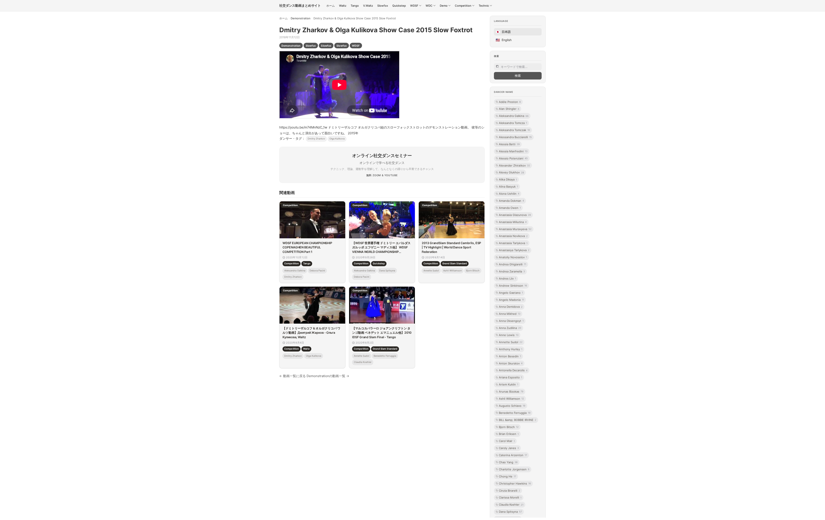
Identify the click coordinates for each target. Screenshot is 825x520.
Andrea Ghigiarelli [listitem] (512, 264)
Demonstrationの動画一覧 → (328, 376)
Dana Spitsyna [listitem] (510, 511)
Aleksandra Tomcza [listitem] (513, 123)
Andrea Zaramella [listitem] (512, 271)
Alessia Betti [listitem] (509, 144)
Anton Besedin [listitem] (510, 356)
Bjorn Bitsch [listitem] (509, 427)
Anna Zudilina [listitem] (510, 328)
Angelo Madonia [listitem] (511, 299)
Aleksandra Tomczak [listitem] (514, 130)
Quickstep (379, 263)
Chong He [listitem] (507, 476)
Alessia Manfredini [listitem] (513, 151)
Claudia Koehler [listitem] (511, 504)
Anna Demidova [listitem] (510, 306)
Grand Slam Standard (454, 263)
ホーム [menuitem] (330, 5)
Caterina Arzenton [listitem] (513, 455)
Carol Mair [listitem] (507, 441)
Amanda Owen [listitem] (510, 208)
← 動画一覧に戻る (292, 376)
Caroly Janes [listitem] (509, 448)
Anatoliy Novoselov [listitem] (513, 257)
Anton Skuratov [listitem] (510, 363)
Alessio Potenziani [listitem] (513, 158)
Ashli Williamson (452, 270)
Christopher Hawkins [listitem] (515, 483)
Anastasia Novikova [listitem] (513, 236)
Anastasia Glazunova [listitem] (515, 215)
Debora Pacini (317, 270)
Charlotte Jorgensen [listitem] (514, 469)
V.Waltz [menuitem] (368, 5)
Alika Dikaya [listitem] (508, 179)
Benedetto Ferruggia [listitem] (514, 412)
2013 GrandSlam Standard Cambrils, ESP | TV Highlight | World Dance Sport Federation (451, 247)
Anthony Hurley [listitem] (510, 349)
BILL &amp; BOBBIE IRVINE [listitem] (517, 420)
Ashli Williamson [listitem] (511, 398)
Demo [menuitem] (444, 5)
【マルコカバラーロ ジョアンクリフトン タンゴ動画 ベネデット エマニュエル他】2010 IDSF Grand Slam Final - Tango (381, 332)
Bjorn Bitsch (473, 270)
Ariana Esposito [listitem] (510, 377)
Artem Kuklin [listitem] (508, 384)
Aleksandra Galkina (294, 270)
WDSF (356, 45)
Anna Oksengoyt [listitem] (511, 321)
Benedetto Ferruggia (385, 355)
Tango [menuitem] (355, 5)
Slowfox (311, 45)
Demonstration (300, 18)
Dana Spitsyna (387, 270)
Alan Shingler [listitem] (509, 108)
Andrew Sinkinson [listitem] (513, 285)
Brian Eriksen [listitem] (509, 434)
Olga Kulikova (337, 138)
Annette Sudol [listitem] (510, 342)
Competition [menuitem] (463, 5)
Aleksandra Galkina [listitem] (514, 116)
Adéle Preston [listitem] (510, 102)
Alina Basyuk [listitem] (508, 186)
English (504, 40)
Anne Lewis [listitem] (508, 335)
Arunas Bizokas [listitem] (511, 391)
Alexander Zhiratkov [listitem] (514, 165)
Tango (306, 263)
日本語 (503, 32)
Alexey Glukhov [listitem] (511, 172)
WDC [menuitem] (429, 5)
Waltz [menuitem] (342, 5)
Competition (291, 263)
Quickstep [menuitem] (399, 5)
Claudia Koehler (362, 362)
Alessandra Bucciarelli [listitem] (515, 137)
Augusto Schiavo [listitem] (512, 405)
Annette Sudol (431, 270)
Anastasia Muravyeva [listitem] (515, 229)
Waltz (306, 348)
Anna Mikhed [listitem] (509, 313)
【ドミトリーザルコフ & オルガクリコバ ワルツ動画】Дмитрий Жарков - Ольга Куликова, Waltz (311, 332)
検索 (518, 75)
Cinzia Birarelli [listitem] (509, 490)
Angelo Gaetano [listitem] (511, 292)
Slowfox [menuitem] (382, 5)
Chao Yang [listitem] (508, 462)
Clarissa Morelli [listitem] (510, 497)
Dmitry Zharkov (316, 138)
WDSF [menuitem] (414, 5)
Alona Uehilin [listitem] (509, 193)
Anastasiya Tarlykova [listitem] (514, 250)
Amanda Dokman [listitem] (511, 200)
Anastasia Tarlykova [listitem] (513, 243)
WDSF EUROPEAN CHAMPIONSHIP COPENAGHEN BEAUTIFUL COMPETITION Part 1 (307, 247)
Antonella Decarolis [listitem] (513, 370)
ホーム (283, 18)
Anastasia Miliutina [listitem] (513, 222)
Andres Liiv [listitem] (507, 278)
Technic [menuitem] (484, 5)
